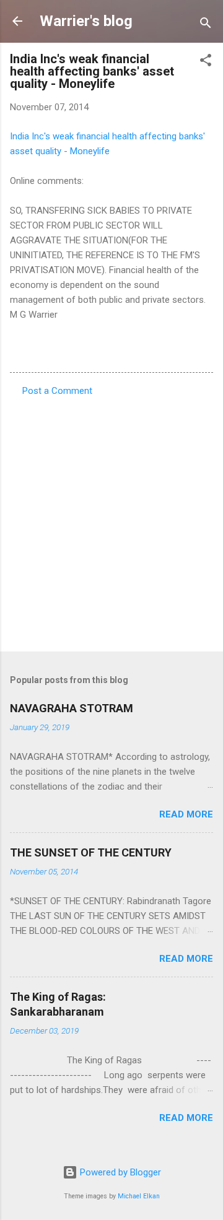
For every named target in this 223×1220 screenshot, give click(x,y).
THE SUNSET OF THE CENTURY (91, 852)
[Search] (205, 25)
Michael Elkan (139, 1196)
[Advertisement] (111, 520)
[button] (205, 62)
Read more (186, 814)
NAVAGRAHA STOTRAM (71, 708)
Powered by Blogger (119, 1172)
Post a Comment (57, 390)
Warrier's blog (86, 21)
